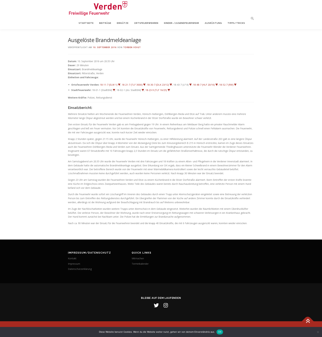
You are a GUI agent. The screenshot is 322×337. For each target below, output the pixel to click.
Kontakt (72, 258)
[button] (251, 18)
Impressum (74, 263)
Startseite (86, 23)
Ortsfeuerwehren (146, 23)
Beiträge (105, 23)
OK (219, 331)
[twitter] (156, 305)
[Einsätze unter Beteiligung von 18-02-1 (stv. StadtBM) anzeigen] (143, 90)
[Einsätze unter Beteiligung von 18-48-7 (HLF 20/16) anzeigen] (217, 85)
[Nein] (317, 332)
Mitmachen (138, 258)
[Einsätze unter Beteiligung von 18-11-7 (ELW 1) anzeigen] (119, 85)
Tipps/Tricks (236, 23)
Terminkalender (140, 263)
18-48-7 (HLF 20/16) (204, 84)
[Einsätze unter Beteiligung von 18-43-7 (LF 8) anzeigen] (190, 85)
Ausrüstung (213, 23)
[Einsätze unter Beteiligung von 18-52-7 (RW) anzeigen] (235, 85)
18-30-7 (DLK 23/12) (158, 84)
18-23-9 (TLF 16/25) (156, 90)
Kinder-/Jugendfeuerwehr (181, 23)
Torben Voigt (132, 47)
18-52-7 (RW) (226, 84)
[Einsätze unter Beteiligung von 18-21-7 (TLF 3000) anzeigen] (144, 85)
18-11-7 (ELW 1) (108, 84)
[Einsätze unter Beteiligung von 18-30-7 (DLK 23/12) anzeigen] (171, 85)
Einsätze (122, 23)
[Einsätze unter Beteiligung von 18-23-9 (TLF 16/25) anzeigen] (169, 90)
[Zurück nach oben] (308, 321)
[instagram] (165, 305)
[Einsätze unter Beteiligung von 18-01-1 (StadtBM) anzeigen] (114, 90)
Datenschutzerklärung (80, 269)
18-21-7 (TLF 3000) (132, 84)
